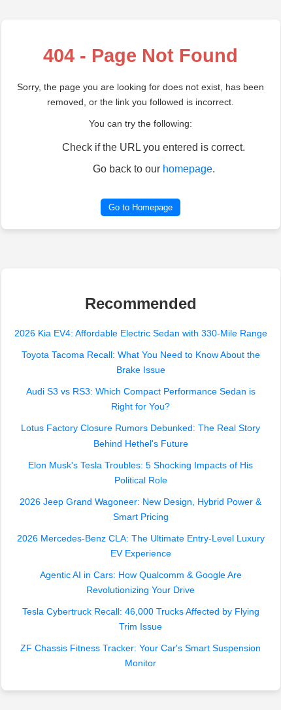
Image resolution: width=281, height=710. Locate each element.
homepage (187, 168)
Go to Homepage (140, 207)
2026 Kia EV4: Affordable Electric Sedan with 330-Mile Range (140, 333)
